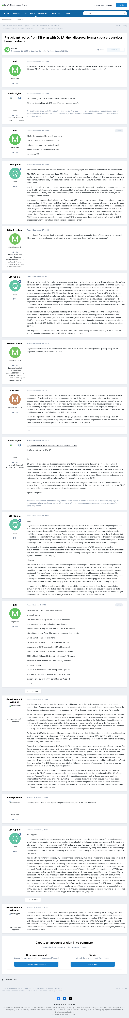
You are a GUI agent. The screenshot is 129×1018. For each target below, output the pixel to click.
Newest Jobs (56, 13)
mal (15, 48)
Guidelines (21, 20)
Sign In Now (92, 964)
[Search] (124, 13)
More (68, 13)
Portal (6, 13)
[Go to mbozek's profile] (15, 399)
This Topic (114, 13)
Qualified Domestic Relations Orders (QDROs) (50, 51)
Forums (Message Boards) (36, 13)
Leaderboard (7, 20)
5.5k (16, 412)
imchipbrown (14, 797)
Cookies (71, 1004)
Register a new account (36, 964)
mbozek (14, 390)
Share (101, 50)
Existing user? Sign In (103, 5)
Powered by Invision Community (64, 1014)
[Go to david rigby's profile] (15, 102)
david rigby (14, 93)
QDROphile (14, 164)
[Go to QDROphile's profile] (15, 173)
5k (16, 186)
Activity (16, 13)
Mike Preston (14, 230)
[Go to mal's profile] (7, 49)
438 (16, 819)
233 (16, 83)
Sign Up (121, 5)
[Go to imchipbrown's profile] (15, 806)
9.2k (16, 115)
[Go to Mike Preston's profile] (15, 239)
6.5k (16, 252)
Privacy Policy (60, 1004)
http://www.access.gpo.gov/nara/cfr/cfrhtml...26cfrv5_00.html (52, 445)
